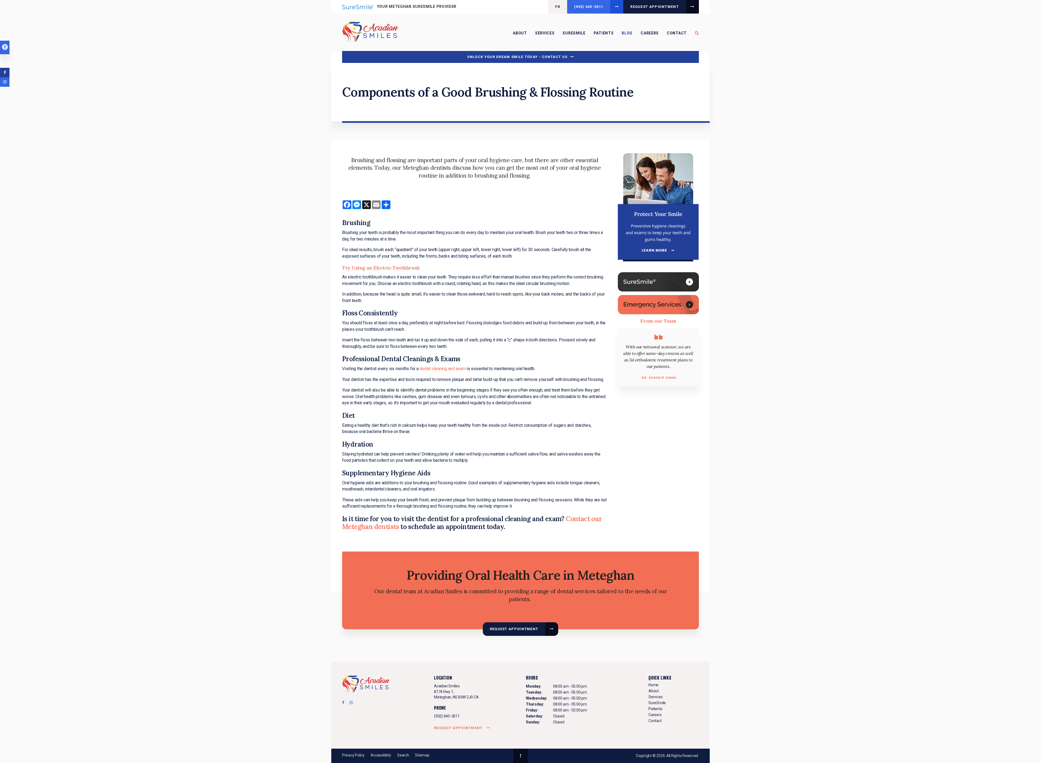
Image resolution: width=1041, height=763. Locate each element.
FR (557, 7)
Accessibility (381, 755)
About (520, 33)
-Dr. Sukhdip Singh (658, 378)
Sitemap (422, 755)
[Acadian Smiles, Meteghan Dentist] (366, 685)
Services (545, 33)
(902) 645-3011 (447, 716)
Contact (677, 33)
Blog (627, 33)
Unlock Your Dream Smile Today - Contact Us (517, 57)
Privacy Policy (353, 755)
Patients (604, 33)
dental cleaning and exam (442, 368)
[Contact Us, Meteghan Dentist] (658, 304)
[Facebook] (345, 704)
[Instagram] (350, 704)
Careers (650, 33)
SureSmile (574, 33)
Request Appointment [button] (654, 7)
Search (403, 755)
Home (653, 685)
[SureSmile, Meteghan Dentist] (658, 282)
